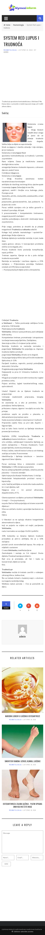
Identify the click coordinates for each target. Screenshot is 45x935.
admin (6, 52)
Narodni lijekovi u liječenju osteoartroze (22, 716)
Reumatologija (10, 50)
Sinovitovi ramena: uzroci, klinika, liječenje (22, 761)
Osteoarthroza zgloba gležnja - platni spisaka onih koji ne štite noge (22, 805)
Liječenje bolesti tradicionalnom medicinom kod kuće (22, 929)
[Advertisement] (22, 77)
